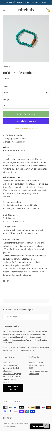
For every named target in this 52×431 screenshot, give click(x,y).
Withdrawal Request (13, 387)
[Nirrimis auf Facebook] (4, 417)
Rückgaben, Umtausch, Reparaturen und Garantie (12, 379)
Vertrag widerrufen (39, 426)
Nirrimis (26, 423)
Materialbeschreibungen (38, 371)
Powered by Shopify (9, 426)
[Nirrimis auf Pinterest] (8, 417)
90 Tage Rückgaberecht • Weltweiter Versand (26, 2)
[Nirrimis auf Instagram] (11, 417)
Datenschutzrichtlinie (11, 368)
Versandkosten (9, 362)
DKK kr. (15, 401)
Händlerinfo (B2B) (36, 362)
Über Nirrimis (34, 373)
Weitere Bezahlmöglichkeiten (26, 128)
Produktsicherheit (10, 365)
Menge (6, 99)
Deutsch (6, 401)
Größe (5, 86)
